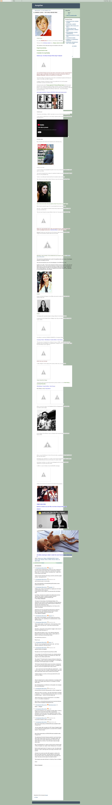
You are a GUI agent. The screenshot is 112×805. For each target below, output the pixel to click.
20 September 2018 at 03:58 (41, 642)
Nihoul (57, 559)
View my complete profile (71, 15)
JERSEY (49, 559)
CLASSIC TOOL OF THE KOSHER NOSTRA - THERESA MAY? (72, 29)
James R (50, 615)
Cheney (36, 559)
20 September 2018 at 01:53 (41, 587)
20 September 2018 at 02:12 (41, 615)
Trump (38, 560)
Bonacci (57, 558)
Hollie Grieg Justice (52, 704)
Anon (69, 13)
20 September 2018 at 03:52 (41, 622)
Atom (47, 795)
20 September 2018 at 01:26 (41, 579)
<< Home (36, 797)
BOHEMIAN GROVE (51, 558)
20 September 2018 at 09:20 (41, 688)
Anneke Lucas (39, 167)
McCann (53, 559)
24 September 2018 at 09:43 (41, 722)
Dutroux (46, 559)
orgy (58, 114)
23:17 (43, 562)
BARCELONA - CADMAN (71, 24)
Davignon (42, 559)
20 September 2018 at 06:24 (41, 647)
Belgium (45, 558)
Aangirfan (39, 5)
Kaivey (50, 642)
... (41, 504)
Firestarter (50, 587)
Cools (39, 559)
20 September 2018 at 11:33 (41, 704)
